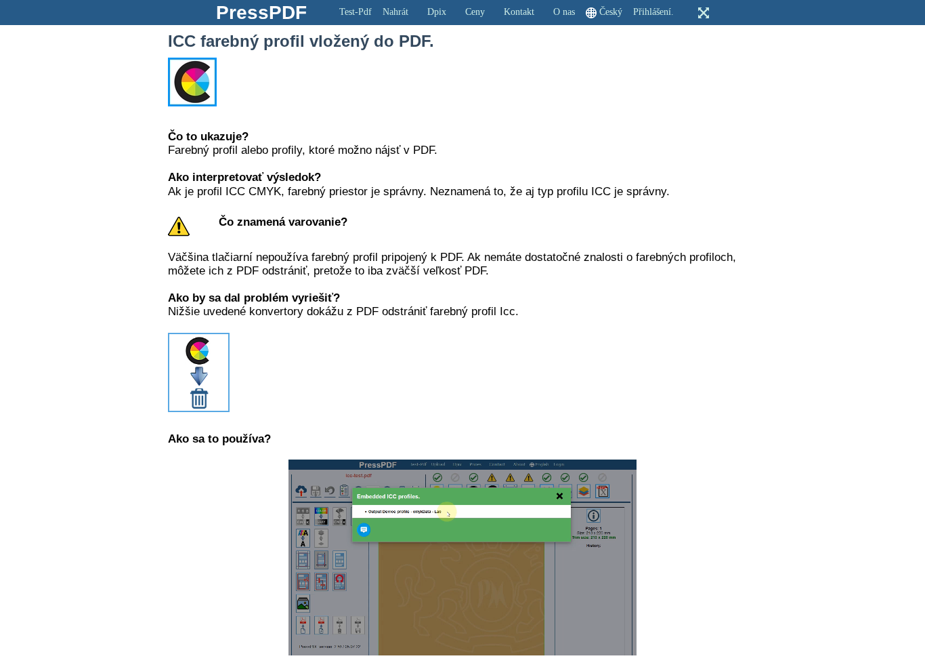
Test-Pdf (355, 12)
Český (610, 12)
